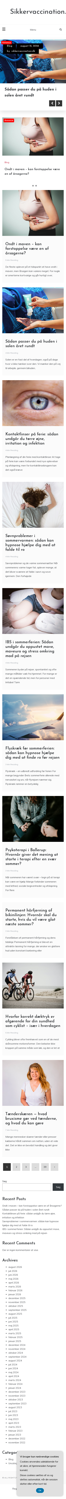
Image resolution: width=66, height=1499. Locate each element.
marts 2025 (14, 1333)
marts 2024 (14, 1380)
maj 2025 (13, 1325)
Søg (4, 1181)
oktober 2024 (15, 1352)
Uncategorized (16, 1463)
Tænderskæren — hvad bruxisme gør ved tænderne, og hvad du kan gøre (31, 1118)
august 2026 (15, 1267)
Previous (52, 103)
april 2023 (13, 1422)
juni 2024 (13, 1368)
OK (40, 1490)
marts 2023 (14, 1426)
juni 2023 (13, 1415)
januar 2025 (14, 1341)
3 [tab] (36, 185)
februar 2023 (15, 1430)
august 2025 (15, 1313)
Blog (9, 46)
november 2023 (16, 1395)
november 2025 (16, 1302)
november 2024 (16, 1349)
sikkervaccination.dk (23, 51)
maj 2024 (13, 1372)
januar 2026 (14, 1294)
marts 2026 (14, 1286)
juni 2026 (13, 1274)
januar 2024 (14, 1387)
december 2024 (16, 1345)
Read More (18, 103)
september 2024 (17, 1356)
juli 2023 (12, 1411)
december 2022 (16, 1438)
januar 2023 (14, 1434)
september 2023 (17, 1403)
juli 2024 (12, 1364)
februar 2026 (15, 1290)
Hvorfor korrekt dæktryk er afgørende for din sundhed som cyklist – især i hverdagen (32, 1021)
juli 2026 (12, 1271)
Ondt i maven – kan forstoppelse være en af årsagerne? (27, 248)
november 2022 (16, 1442)
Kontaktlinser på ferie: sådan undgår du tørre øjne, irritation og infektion (31, 439)
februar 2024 (15, 1384)
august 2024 (15, 1360)
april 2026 (13, 1282)
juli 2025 (12, 1317)
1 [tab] (30, 185)
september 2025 (17, 1310)
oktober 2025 (15, 1306)
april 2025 (13, 1329)
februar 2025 (15, 1337)
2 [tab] (33, 185)
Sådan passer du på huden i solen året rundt (25, 1209)
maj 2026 (13, 1278)
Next (59, 103)
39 (45, 1166)
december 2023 (16, 1391)
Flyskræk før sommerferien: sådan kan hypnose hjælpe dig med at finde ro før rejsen (32, 753)
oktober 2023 (15, 1399)
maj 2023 (13, 1419)
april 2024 (13, 1376)
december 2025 (16, 1298)
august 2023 (15, 1407)
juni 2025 (13, 1321)
